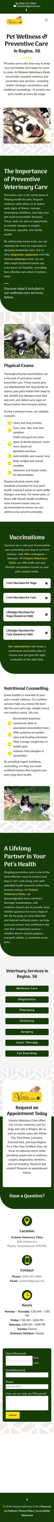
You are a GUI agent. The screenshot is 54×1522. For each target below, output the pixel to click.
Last (36, 1363)
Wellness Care (27, 988)
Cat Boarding (27, 1053)
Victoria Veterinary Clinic (34, 72)
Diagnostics (27, 999)
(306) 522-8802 (27, 3)
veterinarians (17, 387)
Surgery (27, 1032)
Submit (13, 1415)
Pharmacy (27, 1010)
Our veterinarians (19, 646)
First (36, 1358)
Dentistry (27, 1021)
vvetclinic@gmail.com (31, 1281)
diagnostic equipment (24, 254)
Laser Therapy (27, 1042)
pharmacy (20, 259)
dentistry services (24, 451)
